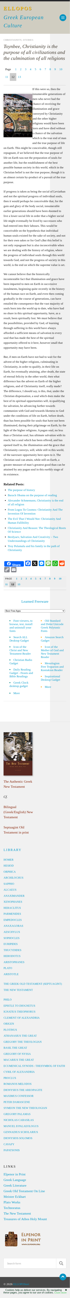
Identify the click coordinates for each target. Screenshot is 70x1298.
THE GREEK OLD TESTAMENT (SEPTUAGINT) (33, 983)
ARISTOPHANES (14, 962)
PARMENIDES (12, 913)
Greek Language (15, 1180)
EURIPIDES (11, 944)
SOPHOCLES (11, 938)
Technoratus (12, 1208)
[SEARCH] (61, 1263)
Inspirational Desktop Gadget (50, 678)
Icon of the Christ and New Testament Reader (20, 650)
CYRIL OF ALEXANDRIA (19, 1071)
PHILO (8, 999)
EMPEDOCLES (13, 919)
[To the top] (62, 1277)
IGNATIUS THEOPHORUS (19, 1011)
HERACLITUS (12, 907)
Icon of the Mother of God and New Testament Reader (52, 652)
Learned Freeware (34, 601)
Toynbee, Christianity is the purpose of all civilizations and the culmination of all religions (34, 52)
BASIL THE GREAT (15, 1047)
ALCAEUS (10, 889)
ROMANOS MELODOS (18, 1083)
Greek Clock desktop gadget (18, 684)
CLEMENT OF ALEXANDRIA (22, 1017)
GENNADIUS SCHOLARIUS (21, 1132)
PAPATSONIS (12, 1150)
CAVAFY (9, 1144)
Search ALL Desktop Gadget (19, 639)
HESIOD (9, 865)
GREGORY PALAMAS (17, 1114)
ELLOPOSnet (21, 1284)
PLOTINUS (10, 1029)
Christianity (13, 40)
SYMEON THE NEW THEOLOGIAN (25, 1108)
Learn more (60, 1292)
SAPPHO (9, 883)
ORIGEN (9, 1023)
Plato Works (12, 1202)
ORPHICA (10, 871)
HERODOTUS (12, 956)
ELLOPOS (18, 8)
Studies (28, 40)
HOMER (9, 859)
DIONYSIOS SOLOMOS (18, 1138)
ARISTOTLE (11, 974)
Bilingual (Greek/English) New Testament (18, 812)
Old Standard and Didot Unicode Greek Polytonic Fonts (52, 626)
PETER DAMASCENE (17, 1102)
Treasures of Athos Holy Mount (25, 1219)
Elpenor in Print (15, 1174)
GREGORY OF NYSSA (17, 1053)
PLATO (8, 968)
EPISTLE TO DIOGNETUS (19, 1005)
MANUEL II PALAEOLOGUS (21, 1126)
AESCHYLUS (12, 932)
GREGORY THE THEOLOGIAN (23, 1041)
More (18, 693)
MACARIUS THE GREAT (19, 1059)
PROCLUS (10, 1078)
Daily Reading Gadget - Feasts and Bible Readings (21, 673)
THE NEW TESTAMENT (18, 990)
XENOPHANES (13, 901)
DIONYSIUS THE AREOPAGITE (23, 1090)
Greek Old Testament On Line (24, 1191)
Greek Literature (15, 1185)
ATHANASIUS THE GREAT (20, 1035)
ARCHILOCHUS (13, 877)
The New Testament (17, 1213)
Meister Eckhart (15, 1196)
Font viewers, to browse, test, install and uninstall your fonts (21, 626)
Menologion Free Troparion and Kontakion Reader (52, 667)
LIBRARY (13, 850)
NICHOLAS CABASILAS (19, 1120)
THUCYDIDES (12, 950)
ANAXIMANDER (14, 895)
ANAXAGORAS (13, 925)
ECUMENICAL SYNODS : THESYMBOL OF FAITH (34, 1065)
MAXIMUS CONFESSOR (19, 1095)
